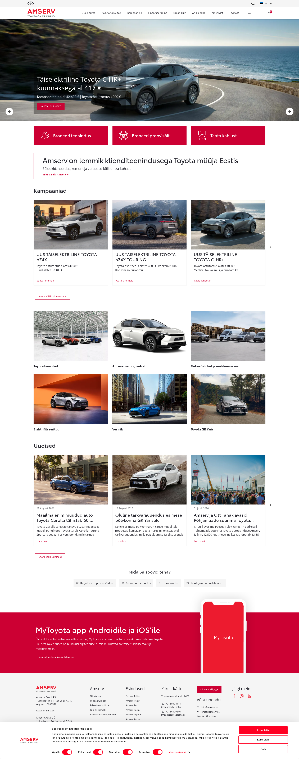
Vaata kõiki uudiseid (50, 556)
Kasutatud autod (111, 13)
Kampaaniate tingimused (103, 714)
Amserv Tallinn (133, 696)
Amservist (217, 13)
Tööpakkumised (98, 700)
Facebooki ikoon (234, 696)
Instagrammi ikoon (241, 696)
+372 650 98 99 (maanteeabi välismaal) (173, 713)
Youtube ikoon (249, 696)
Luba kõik (263, 730)
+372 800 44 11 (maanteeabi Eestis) (171, 705)
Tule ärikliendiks (98, 709)
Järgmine (289, 111)
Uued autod (89, 13)
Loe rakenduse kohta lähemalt (56, 657)
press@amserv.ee (210, 711)
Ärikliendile (198, 13)
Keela (263, 749)
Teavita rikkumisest (207, 716)
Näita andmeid (177, 752)
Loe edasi (42, 541)
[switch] (98, 752)
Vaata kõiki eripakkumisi (52, 296)
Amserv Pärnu (133, 709)
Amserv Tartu (132, 705)
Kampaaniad (134, 13)
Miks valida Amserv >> (56, 174)
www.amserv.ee (45, 710)
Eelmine (9, 111)
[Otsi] (253, 3)
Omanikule (179, 13)
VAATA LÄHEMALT (51, 106)
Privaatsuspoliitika (99, 705)
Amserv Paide (133, 719)
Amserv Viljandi (133, 714)
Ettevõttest (96, 696)
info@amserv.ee (209, 707)
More (249, 13)
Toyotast (234, 13)
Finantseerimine (157, 13)
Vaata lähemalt (45, 280)
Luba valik (263, 739)
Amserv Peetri (133, 700)
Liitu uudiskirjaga (209, 689)
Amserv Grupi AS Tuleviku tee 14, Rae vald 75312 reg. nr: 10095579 (54, 701)
